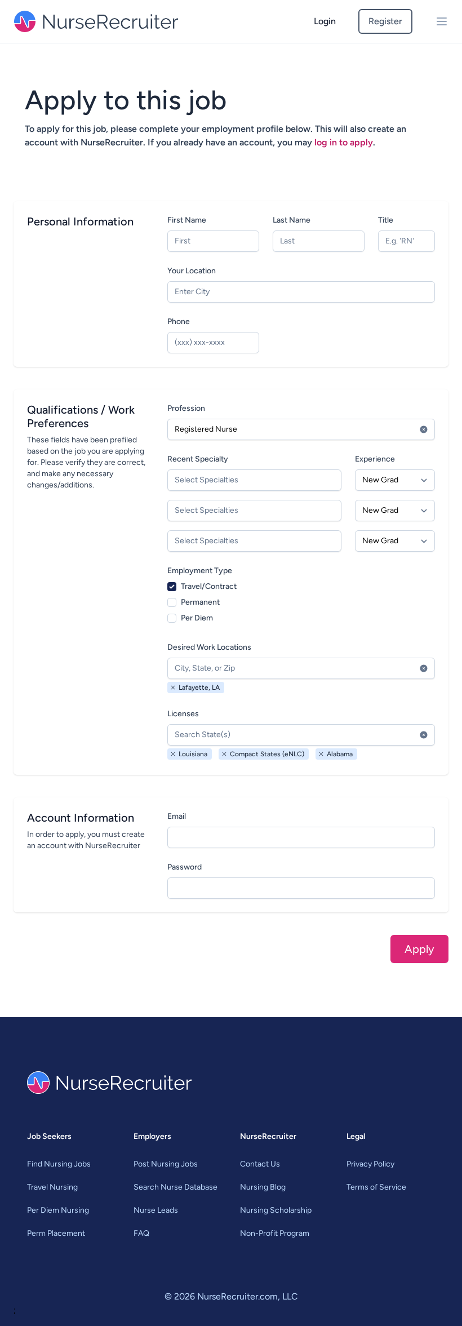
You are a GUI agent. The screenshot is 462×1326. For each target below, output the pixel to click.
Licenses (183, 714)
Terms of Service (376, 1187)
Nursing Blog (263, 1187)
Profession (186, 408)
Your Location (191, 271)
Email (176, 816)
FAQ (141, 1233)
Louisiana (193, 754)
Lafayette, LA (199, 687)
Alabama (340, 754)
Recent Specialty (197, 459)
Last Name (291, 220)
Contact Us (260, 1164)
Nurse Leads (156, 1210)
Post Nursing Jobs (166, 1164)
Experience (375, 459)
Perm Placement (56, 1233)
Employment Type (199, 570)
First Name (186, 220)
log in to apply (343, 142)
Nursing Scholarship (276, 1210)
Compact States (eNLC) (267, 754)
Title (385, 220)
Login (325, 21)
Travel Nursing (52, 1187)
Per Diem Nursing (58, 1210)
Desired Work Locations (209, 647)
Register (385, 21)
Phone (178, 321)
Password (184, 867)
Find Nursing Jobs (59, 1164)
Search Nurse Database (175, 1187)
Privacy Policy (370, 1164)
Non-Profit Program (274, 1233)
